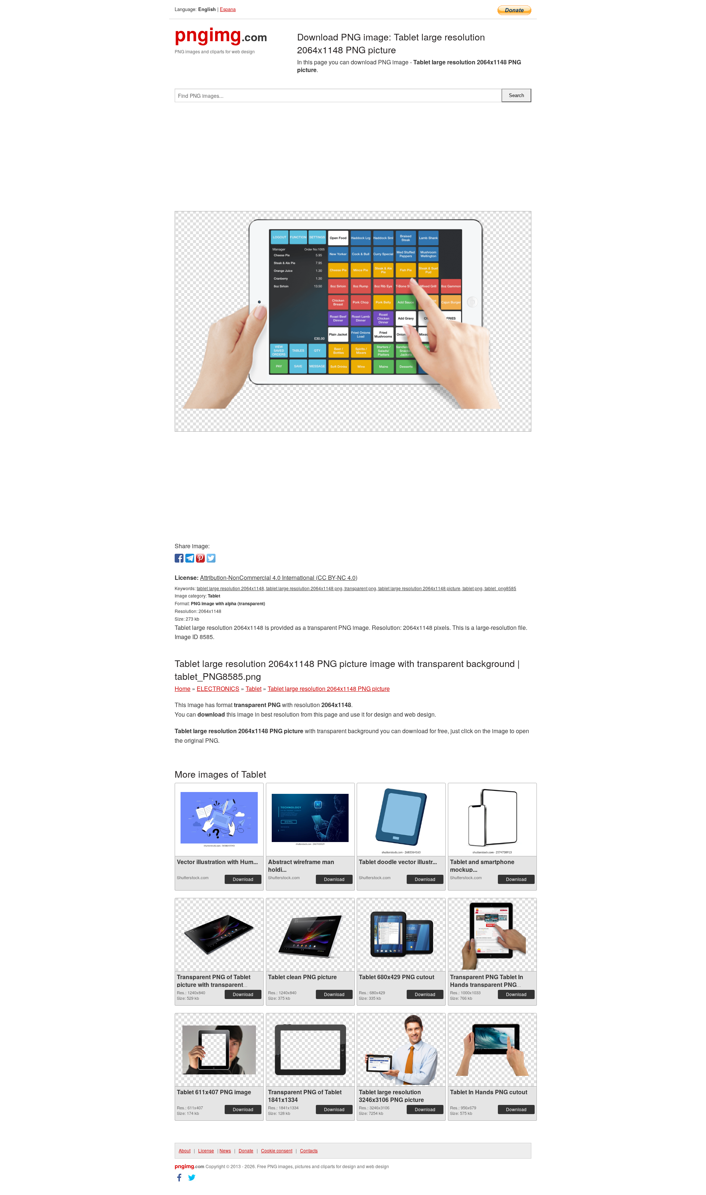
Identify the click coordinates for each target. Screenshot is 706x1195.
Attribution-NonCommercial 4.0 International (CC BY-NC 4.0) (278, 577)
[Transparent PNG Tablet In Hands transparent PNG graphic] (492, 935)
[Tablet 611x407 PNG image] (219, 1049)
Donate (246, 1150)
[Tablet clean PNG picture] (310, 935)
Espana (228, 9)
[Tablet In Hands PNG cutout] (492, 1050)
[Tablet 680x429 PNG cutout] (401, 935)
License (206, 1150)
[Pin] (200, 558)
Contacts (309, 1150)
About (184, 1150)
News (225, 1150)
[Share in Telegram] (189, 558)
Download (243, 879)
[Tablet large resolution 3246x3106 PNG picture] (401, 1050)
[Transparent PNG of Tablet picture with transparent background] (219, 935)
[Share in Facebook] (179, 558)
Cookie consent (276, 1150)
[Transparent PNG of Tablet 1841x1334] (310, 1049)
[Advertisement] (353, 159)
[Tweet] (211, 558)
